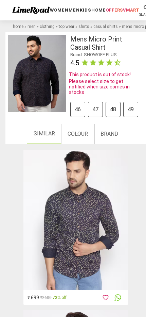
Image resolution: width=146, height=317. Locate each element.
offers (114, 10)
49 (131, 109)
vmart (131, 10)
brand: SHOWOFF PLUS (93, 54)
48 (113, 109)
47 (95, 109)
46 (78, 109)
